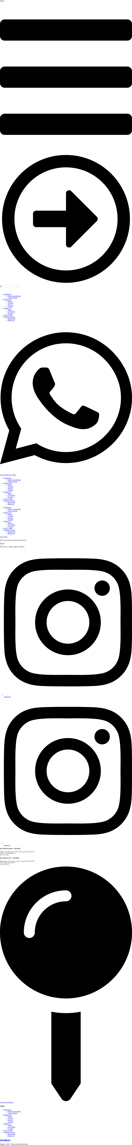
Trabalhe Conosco (9, 501)
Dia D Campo (8, 499)
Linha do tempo (12, 481)
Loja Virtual (11, 495)
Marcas (10, 485)
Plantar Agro (8, 483)
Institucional (7, 478)
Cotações (10, 487)
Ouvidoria (5, 1140)
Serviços (10, 488)
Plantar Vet (7, 492)
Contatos (10, 490)
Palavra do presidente (14, 480)
